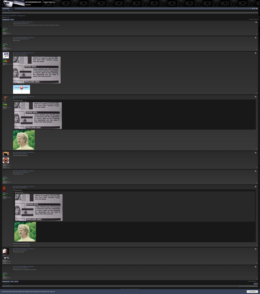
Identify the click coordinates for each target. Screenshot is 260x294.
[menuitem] (253, 8)
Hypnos (16, 250)
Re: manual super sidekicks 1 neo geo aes (23, 37)
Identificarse (5, 10)
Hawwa (4, 102)
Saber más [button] (52, 291)
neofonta (17, 54)
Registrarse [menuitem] (257, 9)
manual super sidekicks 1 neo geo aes (13, 15)
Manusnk (4, 156)
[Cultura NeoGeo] (22, 3)
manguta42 (5, 28)
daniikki (4, 192)
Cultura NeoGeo (6, 8)
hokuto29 (7, 17)
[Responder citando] (256, 22)
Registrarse (11, 10)
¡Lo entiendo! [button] (252, 291)
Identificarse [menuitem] (255, 9)
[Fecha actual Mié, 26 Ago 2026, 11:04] (256, 13)
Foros (13, 8)
